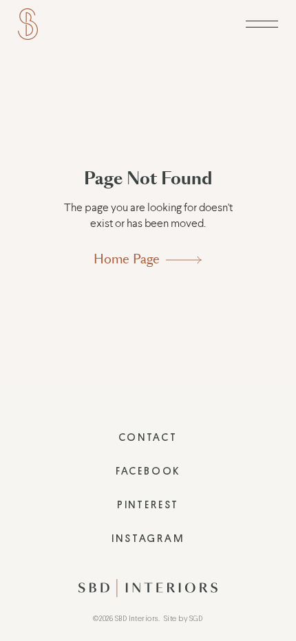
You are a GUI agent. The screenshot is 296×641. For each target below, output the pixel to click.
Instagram (148, 538)
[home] (28, 24)
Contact (148, 437)
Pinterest (148, 504)
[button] (262, 24)
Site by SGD (183, 618)
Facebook (148, 471)
